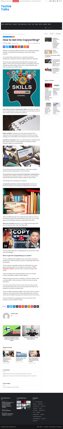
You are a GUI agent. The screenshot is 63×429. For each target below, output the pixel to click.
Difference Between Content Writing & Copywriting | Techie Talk (19, 373)
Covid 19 (40, 408)
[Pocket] (27, 47)
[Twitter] (7, 47)
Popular (46, 33)
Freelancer (6, 268)
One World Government (37, 416)
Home (2, 24)
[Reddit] (19, 47)
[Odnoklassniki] (25, 47)
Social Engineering (36, 418)
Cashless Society (36, 406)
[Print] (38, 306)
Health (40, 24)
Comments (58, 33)
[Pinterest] (16, 47)
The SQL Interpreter (55, 51)
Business (45, 24)
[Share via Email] (35, 306)
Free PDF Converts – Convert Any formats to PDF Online (56, 110)
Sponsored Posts (52, 426)
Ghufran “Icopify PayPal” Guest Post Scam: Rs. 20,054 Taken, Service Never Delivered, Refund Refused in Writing (48, 94)
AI (33, 401)
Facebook (38, 412)
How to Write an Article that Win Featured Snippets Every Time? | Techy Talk (21, 375)
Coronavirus (35, 408)
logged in (10, 387)
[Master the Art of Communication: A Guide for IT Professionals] (8, 354)
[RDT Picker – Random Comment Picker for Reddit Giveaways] (28, 408)
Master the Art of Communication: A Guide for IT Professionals (7, 359)
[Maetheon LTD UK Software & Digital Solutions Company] (56, 85)
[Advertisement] (42, 12)
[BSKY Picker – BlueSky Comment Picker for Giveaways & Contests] (23, 408)
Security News (8, 24)
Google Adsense (36, 414)
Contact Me (46, 426)
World (49, 24)
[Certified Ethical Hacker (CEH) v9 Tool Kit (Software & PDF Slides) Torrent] (48, 61)
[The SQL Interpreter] (48, 52)
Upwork (11, 268)
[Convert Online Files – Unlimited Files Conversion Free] (19, 408)
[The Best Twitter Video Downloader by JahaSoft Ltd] (21, 354)
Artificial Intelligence (39, 401)
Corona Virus (43, 406)
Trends (36, 24)
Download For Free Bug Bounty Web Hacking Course (56, 70)
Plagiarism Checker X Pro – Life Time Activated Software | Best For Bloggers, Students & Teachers (56, 43)
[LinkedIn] (10, 47)
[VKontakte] (22, 47)
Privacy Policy (59, 426)
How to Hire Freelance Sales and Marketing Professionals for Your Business (34, 359)
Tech (33, 24)
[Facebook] (4, 47)
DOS (34, 412)
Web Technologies (22, 24)
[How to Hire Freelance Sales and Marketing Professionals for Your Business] (34, 354)
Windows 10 (35, 420)
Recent (51, 33)
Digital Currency (42, 410)
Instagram (42, 414)
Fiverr (34, 267)
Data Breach (35, 410)
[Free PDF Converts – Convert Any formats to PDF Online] (56, 105)
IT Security (14, 24)
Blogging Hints (9, 34)
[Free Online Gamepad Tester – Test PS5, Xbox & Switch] (48, 105)
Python (29, 24)
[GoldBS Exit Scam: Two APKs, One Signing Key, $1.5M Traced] (19, 402)
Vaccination (43, 418)
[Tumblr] (13, 47)
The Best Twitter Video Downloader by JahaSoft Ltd (21, 359)
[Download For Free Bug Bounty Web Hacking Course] (48, 70)
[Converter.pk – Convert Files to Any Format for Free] (28, 405)
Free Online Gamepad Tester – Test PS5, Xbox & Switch (30, 1)
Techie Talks (7, 43)
